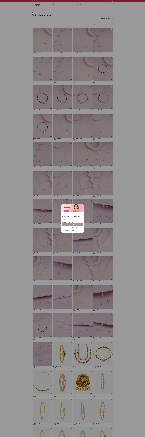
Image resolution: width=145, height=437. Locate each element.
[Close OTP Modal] (82, 206)
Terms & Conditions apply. (71, 230)
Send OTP (72, 224)
